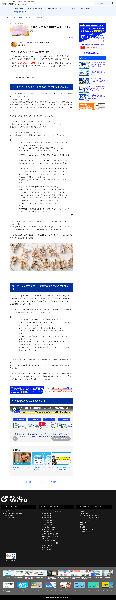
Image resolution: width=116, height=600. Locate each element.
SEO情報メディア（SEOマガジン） (63, 578)
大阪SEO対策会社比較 (65, 590)
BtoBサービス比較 (35, 8)
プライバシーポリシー (87, 529)
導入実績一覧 (9, 515)
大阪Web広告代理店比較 (93, 590)
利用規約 (83, 531)
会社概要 (83, 527)
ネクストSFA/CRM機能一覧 (51, 511)
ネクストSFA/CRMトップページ (8, 17)
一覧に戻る (41, 482)
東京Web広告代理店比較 (79, 590)
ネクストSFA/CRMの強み (13, 513)
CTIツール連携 (47, 545)
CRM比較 (37, 590)
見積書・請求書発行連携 (50, 534)
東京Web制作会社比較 (107, 590)
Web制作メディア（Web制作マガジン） (86, 578)
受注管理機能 (46, 515)
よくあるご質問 (10, 518)
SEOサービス (8, 577)
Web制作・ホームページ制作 (41, 578)
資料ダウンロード (86, 513)
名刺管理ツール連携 (48, 527)
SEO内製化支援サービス (19, 577)
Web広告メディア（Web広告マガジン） (75, 578)
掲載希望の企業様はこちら (92, 53)
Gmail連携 (46, 538)
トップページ (9, 511)
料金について (84, 511)
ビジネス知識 (86, 8)
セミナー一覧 (84, 520)
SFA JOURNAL (19, 17)
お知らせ (83, 524)
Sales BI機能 (46, 550)
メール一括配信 (47, 531)
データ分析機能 (47, 520)
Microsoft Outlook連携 (50, 543)
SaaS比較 (19, 8)
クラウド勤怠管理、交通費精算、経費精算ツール (52, 578)
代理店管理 (46, 547)
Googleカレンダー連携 (50, 536)
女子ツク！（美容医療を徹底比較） (8, 591)
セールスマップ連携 (48, 540)
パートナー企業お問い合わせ (89, 518)
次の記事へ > (55, 482)
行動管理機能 (46, 518)
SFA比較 (22, 590)
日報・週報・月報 (48, 529)
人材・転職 (71, 8)
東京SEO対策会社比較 (51, 590)
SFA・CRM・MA (55, 8)
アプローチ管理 (47, 524)
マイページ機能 (47, 522)
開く (32, 77)
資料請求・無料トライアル (89, 515)
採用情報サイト (107, 577)
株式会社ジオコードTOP (97, 577)
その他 (26, 17)
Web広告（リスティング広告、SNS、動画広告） (30, 578)
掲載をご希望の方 (20, 12)
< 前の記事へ (28, 482)
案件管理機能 (46, 513)
